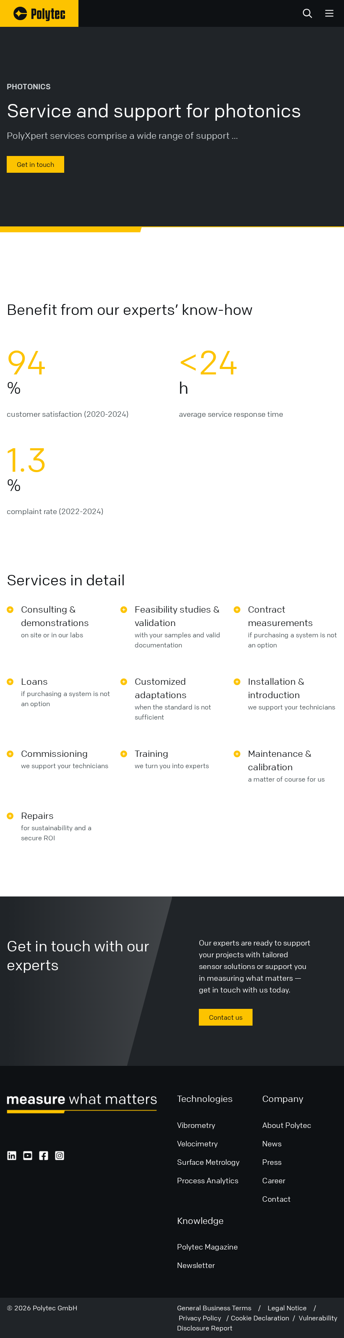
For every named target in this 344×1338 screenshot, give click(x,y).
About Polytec (286, 1125)
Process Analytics (207, 1180)
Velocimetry (197, 1143)
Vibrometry (196, 1125)
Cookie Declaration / (265, 1318)
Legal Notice (290, 1308)
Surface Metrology (208, 1162)
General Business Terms (217, 1308)
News (271, 1143)
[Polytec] (39, 13)
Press (271, 1162)
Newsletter (196, 1265)
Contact (276, 1198)
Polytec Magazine (207, 1246)
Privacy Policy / (205, 1318)
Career (273, 1180)
